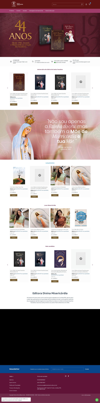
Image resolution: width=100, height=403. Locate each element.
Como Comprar (13, 390)
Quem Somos (12, 382)
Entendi (20, 400)
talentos (11, 379)
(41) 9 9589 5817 (41, 382)
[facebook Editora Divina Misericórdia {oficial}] (68, 376)
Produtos (11, 11)
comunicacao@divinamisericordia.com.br (47, 385)
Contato (18, 11)
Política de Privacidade (14, 385)
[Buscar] (81, 4)
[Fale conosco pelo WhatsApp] (97, 400)
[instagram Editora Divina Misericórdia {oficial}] (65, 376)
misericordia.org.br (49, 11)
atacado (25, 11)
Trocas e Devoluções (14, 388)
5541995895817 (41, 379)
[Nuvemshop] (86, 395)
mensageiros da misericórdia (36, 11)
